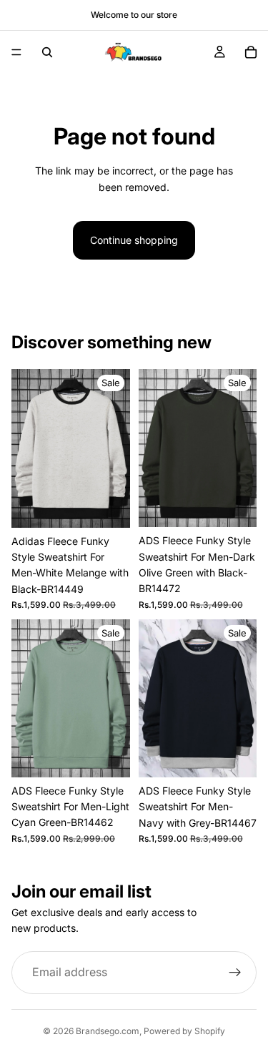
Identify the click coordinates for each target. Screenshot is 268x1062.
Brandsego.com (107, 1031)
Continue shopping (134, 240)
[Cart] (251, 52)
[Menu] (16, 52)
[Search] (47, 52)
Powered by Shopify (184, 1031)
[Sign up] (235, 973)
